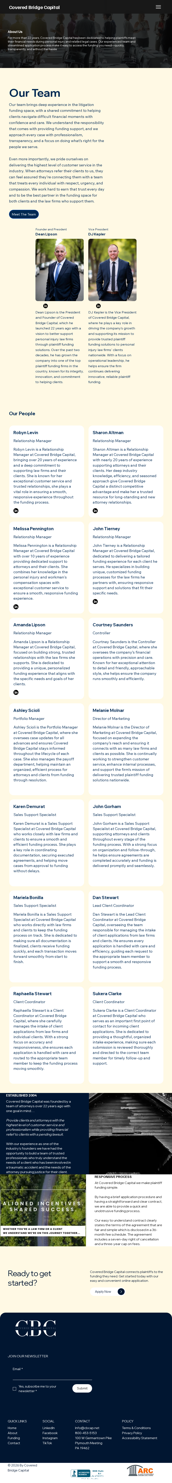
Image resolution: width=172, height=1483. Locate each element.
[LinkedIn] (45, 306)
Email (18, 1369)
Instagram (50, 1438)
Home (12, 1428)
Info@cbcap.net (87, 1428)
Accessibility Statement (139, 1438)
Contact (14, 1443)
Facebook (50, 1433)
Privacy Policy (132, 1433)
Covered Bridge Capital (35, 7)
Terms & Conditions (136, 1428)
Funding (14, 1438)
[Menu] (158, 7)
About (12, 1433)
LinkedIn (49, 1428)
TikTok (47, 1443)
